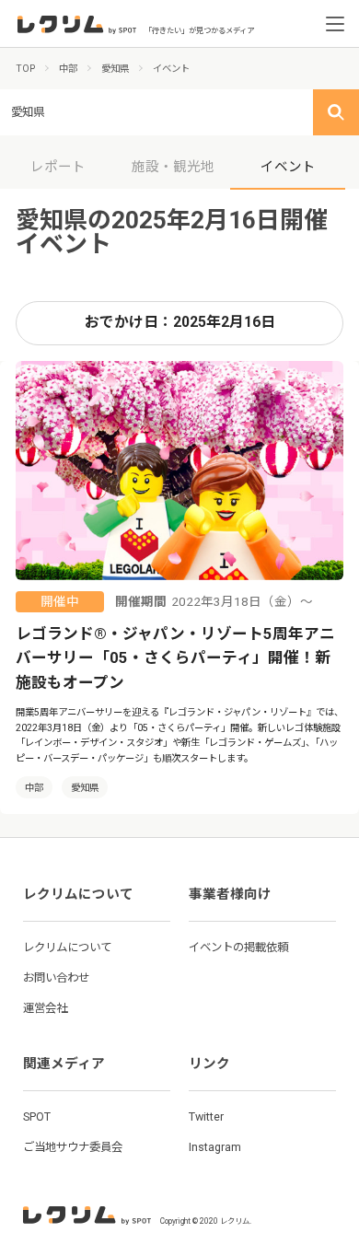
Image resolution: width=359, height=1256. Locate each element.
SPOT (37, 1116)
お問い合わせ (56, 977)
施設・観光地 (173, 166)
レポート (58, 166)
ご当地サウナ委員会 (72, 1147)
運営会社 (45, 1008)
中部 (34, 788)
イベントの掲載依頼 (238, 947)
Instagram (215, 1147)
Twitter (206, 1116)
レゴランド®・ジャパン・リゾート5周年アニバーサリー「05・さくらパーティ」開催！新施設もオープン (175, 658)
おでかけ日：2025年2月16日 (180, 322)
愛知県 (84, 788)
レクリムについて (67, 947)
